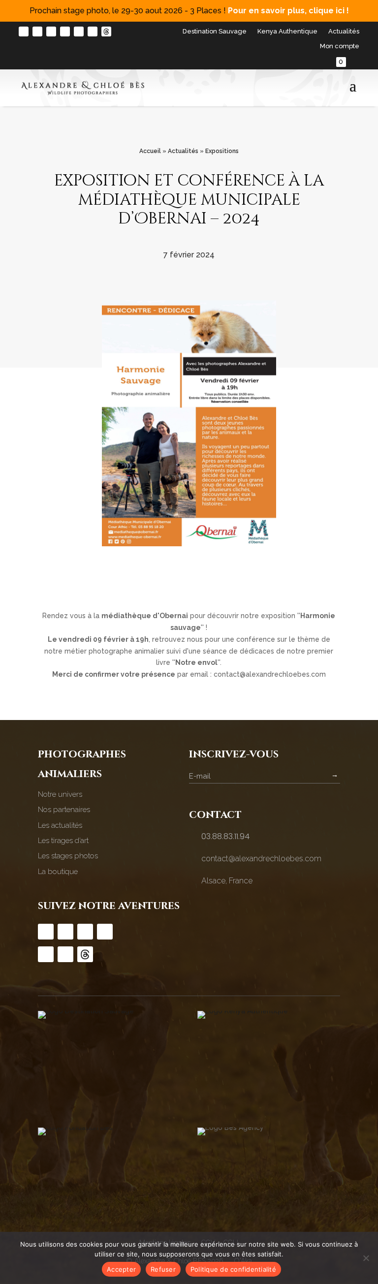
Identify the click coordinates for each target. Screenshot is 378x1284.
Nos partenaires (64, 809)
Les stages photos (68, 855)
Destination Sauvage (215, 31)
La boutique (58, 871)
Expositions (222, 151)
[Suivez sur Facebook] (37, 31)
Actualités (343, 31)
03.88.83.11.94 (225, 836)
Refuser (163, 1269)
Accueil (150, 151)
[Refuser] (366, 1258)
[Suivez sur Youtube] (65, 31)
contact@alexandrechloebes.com (261, 858)
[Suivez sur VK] (106, 31)
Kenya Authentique (287, 31)
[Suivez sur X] (92, 31)
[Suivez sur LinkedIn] (79, 31)
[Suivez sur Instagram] (24, 31)
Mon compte (339, 46)
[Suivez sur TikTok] (51, 31)
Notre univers (60, 794)
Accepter (121, 1269)
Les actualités (60, 825)
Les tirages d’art (63, 840)
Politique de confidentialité (233, 1269)
